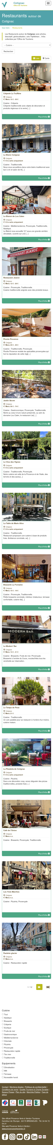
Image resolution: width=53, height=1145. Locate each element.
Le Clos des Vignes (11, 462)
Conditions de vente (10, 1089)
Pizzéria (7, 1044)
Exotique (7, 1027)
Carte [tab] (46, 58)
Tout (6, 1014)
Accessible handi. (11, 1077)
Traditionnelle (9, 1057)
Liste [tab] (37, 58)
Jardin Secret (9, 400)
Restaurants (17, 27)
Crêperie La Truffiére (12, 93)
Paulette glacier (10, 953)
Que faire (6, 27)
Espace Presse (8, 1092)
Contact (5, 1087)
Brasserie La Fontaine (13, 584)
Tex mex (7, 1054)
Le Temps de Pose (11, 707)
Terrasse (7, 1074)
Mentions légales (17, 1087)
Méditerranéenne (11, 1037)
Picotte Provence (10, 339)
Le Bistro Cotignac (11, 155)
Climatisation (9, 1067)
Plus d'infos (43, 116)
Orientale (8, 1041)
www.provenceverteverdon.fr (13, 1128)
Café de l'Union (10, 830)
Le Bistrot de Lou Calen (13, 216)
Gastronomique (10, 1034)
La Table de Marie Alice (13, 523)
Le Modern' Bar (10, 646)
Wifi (5, 1070)
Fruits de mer (9, 1031)
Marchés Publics (33, 1092)
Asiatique (8, 1017)
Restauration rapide (12, 1051)
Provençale (8, 1047)
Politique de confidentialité (35, 1087)
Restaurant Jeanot (11, 277)
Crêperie (7, 1024)
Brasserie (8, 1021)
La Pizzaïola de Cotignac (14, 769)
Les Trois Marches (11, 891)
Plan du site (20, 1092)
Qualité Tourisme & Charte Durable (34, 1089)
